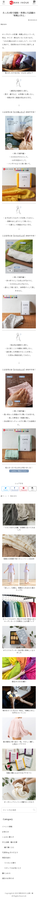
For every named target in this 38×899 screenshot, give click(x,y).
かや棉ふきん (19, 112)
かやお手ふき (19, 235)
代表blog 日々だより (10, 852)
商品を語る (4, 24)
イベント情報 (7, 826)
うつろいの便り (10, 863)
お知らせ (5, 832)
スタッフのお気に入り (12, 868)
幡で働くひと (9, 847)
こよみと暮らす (8, 837)
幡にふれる (6, 873)
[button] (34, 810)
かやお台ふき (19, 369)
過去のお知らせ (8, 878)
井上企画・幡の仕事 (9, 842)
